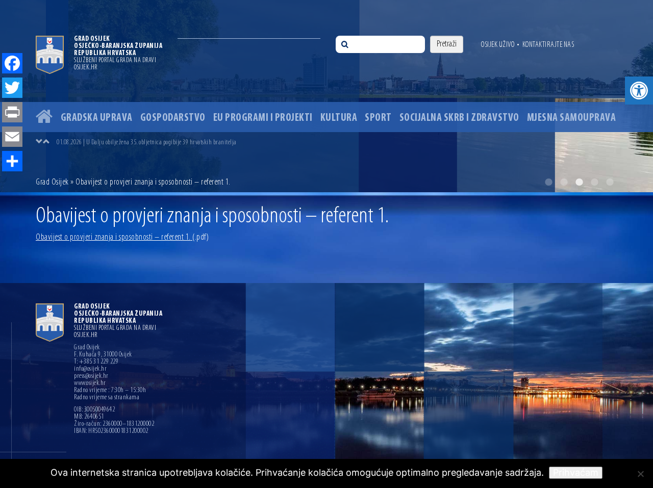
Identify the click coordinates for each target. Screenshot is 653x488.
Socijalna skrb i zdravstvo (459, 118)
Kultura (339, 118)
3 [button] (579, 182)
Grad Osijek (53, 182)
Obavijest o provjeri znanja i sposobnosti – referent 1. (122, 237)
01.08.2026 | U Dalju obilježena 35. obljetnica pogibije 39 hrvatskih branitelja (147, 142)
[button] (639, 90)
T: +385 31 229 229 (96, 362)
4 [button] (594, 182)
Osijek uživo (497, 45)
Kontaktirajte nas (548, 45)
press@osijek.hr (91, 376)
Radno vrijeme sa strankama (106, 397)
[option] (326, 96)
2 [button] (564, 182)
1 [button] (548, 182)
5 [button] (610, 182)
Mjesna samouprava (571, 118)
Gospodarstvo (173, 118)
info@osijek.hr (90, 369)
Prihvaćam (575, 472)
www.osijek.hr (90, 383)
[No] (640, 474)
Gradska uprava (97, 118)
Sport (378, 118)
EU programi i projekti (263, 118)
